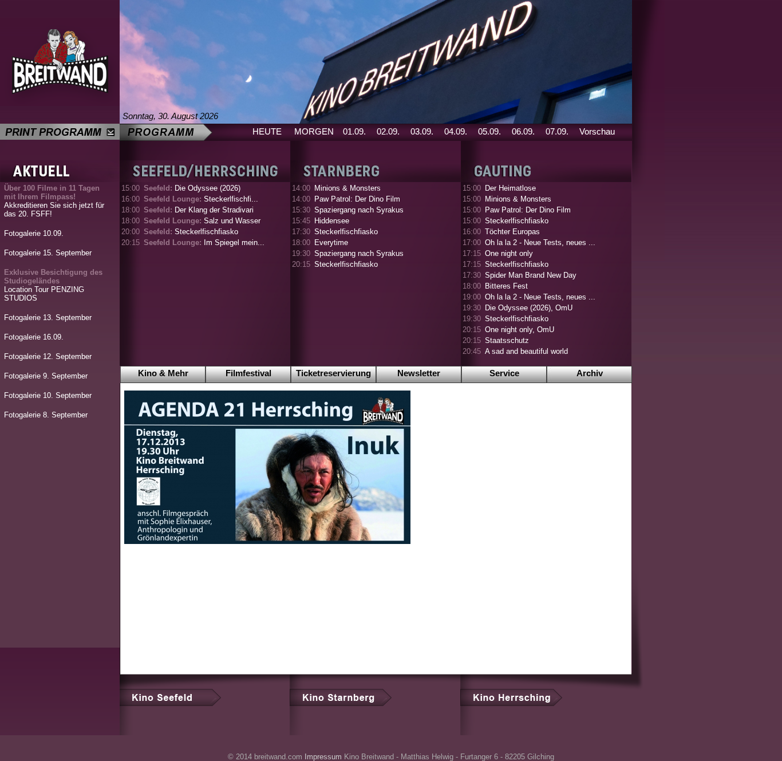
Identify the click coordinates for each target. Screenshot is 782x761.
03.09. (421, 131)
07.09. (557, 131)
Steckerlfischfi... (201, 199)
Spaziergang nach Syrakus (359, 210)
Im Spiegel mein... (204, 242)
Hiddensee (331, 220)
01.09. (354, 131)
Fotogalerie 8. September (46, 415)
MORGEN (314, 131)
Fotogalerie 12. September (48, 356)
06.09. (523, 131)
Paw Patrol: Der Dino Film (357, 199)
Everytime (331, 242)
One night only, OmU (519, 329)
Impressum (323, 756)
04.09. (455, 131)
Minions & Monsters (347, 188)
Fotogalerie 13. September (48, 317)
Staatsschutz (507, 340)
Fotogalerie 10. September (48, 395)
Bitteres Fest (506, 286)
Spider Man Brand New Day (530, 275)
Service (504, 373)
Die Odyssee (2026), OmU (528, 307)
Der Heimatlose (510, 188)
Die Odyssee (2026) (192, 188)
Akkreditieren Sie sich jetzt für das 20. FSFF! (54, 201)
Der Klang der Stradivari (199, 210)
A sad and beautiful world (526, 351)
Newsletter (418, 373)
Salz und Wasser (202, 220)
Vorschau (597, 131)
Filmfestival (248, 373)
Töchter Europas (512, 231)
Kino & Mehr (163, 373)
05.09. (489, 131)
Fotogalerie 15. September (48, 253)
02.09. (388, 131)
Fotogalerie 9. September (46, 376)
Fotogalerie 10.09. (34, 233)
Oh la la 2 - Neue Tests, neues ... (540, 242)
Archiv (589, 373)
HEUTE (267, 131)
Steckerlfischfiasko (191, 231)
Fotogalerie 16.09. (34, 337)
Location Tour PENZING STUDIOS (53, 285)
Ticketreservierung (333, 373)
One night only (509, 253)
